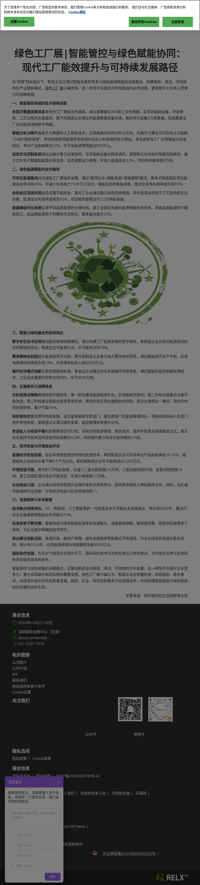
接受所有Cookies (144, 21)
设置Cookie (19, 21)
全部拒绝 (177, 21)
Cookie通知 (77, 12)
